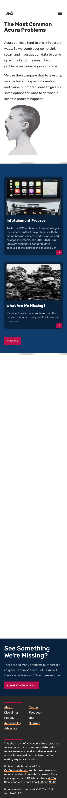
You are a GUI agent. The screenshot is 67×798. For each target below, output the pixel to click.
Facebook (35, 712)
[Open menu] (60, 13)
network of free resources (44, 743)
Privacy (9, 718)
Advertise (10, 728)
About (8, 707)
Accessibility (12, 723)
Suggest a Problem (20, 685)
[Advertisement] (33, 492)
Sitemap (34, 723)
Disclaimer (11, 712)
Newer (11, 341)
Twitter (33, 707)
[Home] (9, 13)
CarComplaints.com (16, 770)
